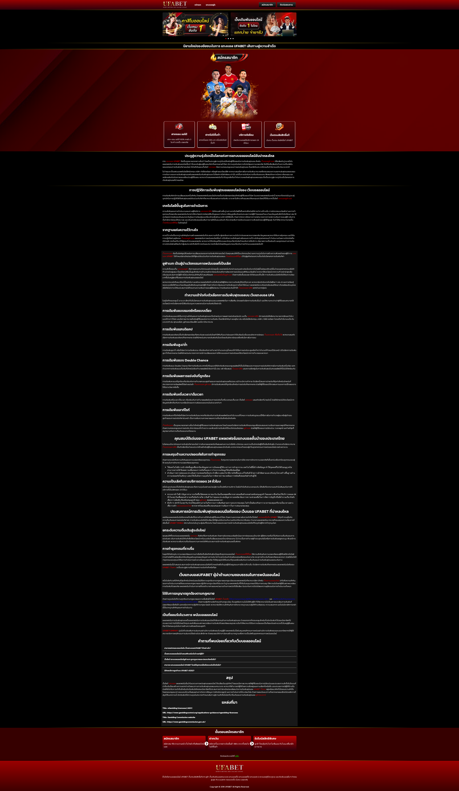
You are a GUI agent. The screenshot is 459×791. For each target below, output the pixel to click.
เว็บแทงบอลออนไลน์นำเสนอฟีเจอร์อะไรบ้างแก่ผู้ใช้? (184, 653)
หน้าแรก (198, 4)
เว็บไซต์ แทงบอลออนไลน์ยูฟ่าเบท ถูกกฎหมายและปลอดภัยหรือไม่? (190, 659)
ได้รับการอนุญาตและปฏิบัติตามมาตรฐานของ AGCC (249, 598)
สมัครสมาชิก (227, 57)
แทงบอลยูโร (210, 4)
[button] (225, 38)
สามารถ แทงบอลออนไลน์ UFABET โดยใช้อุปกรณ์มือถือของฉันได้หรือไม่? (192, 664)
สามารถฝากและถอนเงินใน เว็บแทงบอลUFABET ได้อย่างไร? (187, 648)
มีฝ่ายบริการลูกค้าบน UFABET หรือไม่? (179, 670)
